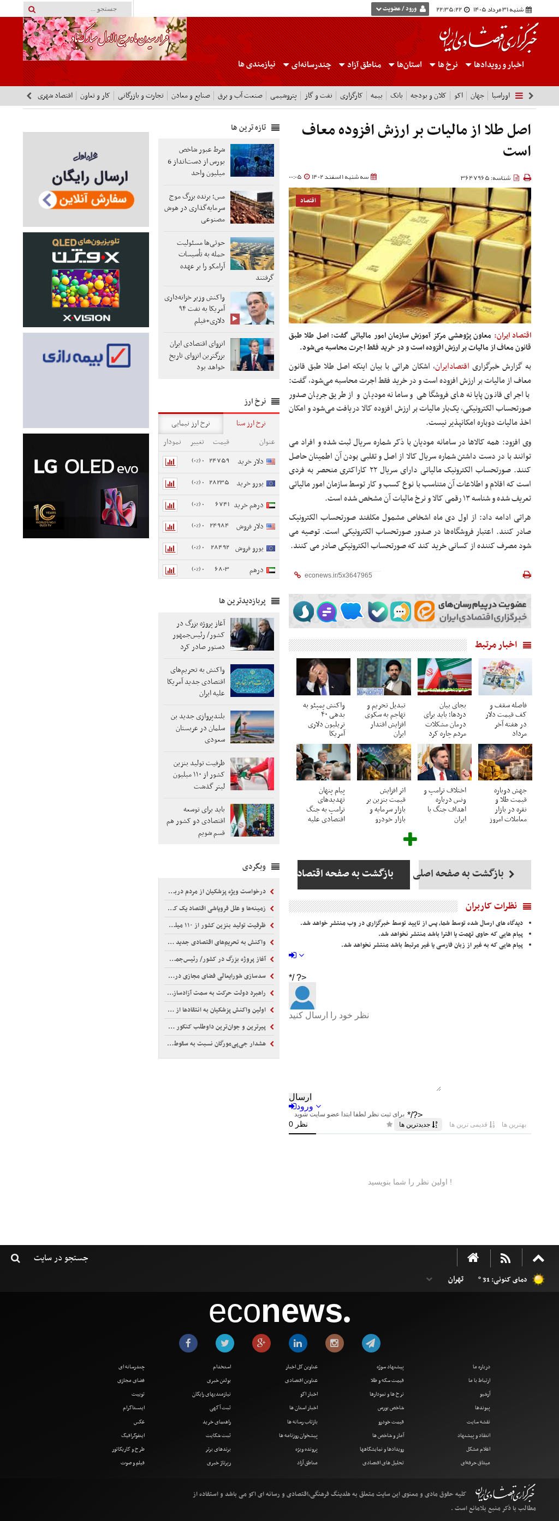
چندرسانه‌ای (310, 65)
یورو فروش (249, 548)
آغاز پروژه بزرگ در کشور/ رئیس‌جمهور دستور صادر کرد (215, 959)
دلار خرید (250, 461)
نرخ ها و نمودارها (387, 1394)
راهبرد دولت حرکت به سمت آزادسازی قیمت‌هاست (215, 993)
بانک (396, 95)
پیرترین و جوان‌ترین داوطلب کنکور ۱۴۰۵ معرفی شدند (215, 1026)
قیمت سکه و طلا (387, 1380)
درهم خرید (249, 505)
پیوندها (482, 1407)
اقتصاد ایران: (512, 335)
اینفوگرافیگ (133, 1435)
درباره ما (481, 1367)
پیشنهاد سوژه (390, 1367)
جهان (477, 95)
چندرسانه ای (131, 1367)
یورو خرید (250, 483)
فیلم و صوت (133, 1463)
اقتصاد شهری (55, 95)
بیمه (377, 95)
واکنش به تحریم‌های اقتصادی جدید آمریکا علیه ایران (215, 942)
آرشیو (485, 1394)
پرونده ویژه (306, 1449)
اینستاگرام (134, 1407)
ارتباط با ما (479, 1380)
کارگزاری (351, 95)
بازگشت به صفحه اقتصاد (346, 873)
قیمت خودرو (391, 1422)
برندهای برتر (218, 1449)
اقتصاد (308, 201)
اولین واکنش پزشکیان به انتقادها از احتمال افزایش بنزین (215, 1010)
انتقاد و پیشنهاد (473, 1435)
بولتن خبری (219, 1380)
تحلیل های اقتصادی (383, 1463)
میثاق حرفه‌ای (475, 1463)
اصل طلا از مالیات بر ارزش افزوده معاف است (416, 141)
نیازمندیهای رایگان (211, 1394)
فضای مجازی (131, 1380)
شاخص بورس (391, 1407)
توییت (138, 1394)
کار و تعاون (95, 95)
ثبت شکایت (218, 1435)
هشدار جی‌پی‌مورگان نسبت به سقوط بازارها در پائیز (215, 1043)
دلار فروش (250, 526)
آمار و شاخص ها (388, 1435)
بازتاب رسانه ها (302, 1422)
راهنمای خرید (217, 1422)
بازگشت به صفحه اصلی (462, 873)
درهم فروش (262, 576)
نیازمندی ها (257, 64)
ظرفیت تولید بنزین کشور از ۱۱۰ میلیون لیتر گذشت (215, 925)
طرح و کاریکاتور (128, 1449)
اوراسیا (501, 95)
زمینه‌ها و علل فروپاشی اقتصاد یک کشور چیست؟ (215, 908)
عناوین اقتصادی (301, 1380)
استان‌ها (408, 65)
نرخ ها (448, 65)
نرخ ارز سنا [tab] (251, 423)
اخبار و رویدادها (498, 65)
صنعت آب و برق (240, 95)
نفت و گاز (318, 95)
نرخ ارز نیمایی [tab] (190, 423)
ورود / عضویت (400, 9)
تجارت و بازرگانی (141, 95)
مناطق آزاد (363, 65)
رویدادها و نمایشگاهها (382, 1449)
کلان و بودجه (429, 95)
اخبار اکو (309, 1394)
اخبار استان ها (303, 1407)
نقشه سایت (478, 1422)
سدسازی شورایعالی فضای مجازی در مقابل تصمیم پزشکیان (215, 976)
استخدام (222, 1367)
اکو (458, 95)
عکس (139, 1422)
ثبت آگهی (220, 1407)
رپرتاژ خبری (219, 1463)
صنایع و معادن (190, 95)
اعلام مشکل (478, 1449)
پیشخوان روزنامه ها (298, 1435)
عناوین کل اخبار (302, 1367)
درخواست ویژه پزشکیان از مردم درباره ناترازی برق (215, 891)
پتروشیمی (283, 95)
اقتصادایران (452, 366)
